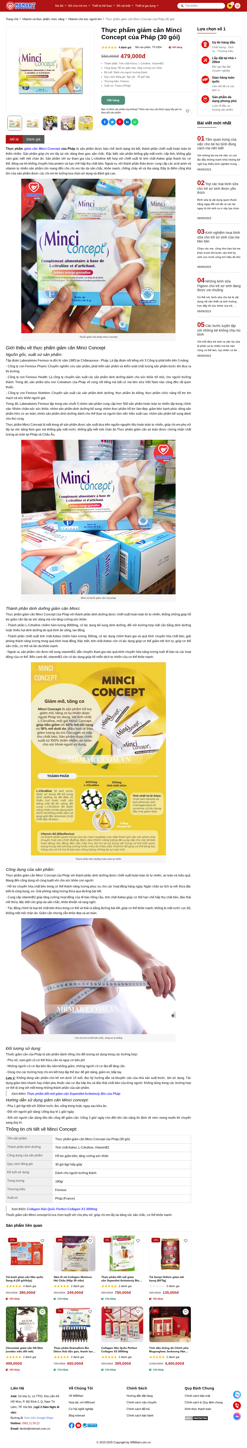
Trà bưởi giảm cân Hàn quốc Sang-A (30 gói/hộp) (24, 1278)
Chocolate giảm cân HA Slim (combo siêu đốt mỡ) (24, 1349)
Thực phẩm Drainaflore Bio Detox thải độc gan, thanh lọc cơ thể (73, 1349)
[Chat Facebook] (237, 1416)
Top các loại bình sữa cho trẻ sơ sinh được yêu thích (217, 188)
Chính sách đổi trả (138, 1409)
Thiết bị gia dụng (145, 5)
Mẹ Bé (59, 5)
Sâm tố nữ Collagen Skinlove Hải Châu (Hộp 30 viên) (73, 1278)
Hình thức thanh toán (198, 1409)
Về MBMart (76, 1395)
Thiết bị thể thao (102, 5)
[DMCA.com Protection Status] (196, 1419)
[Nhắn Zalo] (237, 1395)
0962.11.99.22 (31, 1423)
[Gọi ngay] (237, 1406)
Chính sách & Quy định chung (203, 1402)
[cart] (229, 6)
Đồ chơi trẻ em (77, 5)
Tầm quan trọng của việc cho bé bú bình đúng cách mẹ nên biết (216, 144)
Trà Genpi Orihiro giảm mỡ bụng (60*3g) (166, 1278)
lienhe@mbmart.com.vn (35, 1428)
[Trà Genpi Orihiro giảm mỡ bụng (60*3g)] (170, 1253)
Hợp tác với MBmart (82, 1402)
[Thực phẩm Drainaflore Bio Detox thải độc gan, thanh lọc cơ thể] (75, 1324)
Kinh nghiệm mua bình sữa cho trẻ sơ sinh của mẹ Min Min (218, 237)
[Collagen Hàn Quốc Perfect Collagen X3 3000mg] (122, 1324)
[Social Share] (104, 121)
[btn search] (182, 6)
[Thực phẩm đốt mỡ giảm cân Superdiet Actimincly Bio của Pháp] (122, 1253)
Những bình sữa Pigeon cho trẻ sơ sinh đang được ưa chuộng (219, 285)
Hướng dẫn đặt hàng (140, 1395)
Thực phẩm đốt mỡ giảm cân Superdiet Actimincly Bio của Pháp (120, 1278)
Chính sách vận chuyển (141, 1402)
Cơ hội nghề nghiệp (81, 1409)
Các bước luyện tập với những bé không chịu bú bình (218, 330)
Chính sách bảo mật (197, 1395)
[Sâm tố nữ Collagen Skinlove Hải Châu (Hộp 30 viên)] (75, 1253)
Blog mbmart (77, 1415)
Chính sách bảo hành (140, 1415)
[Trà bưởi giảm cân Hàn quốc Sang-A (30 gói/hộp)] (27, 1253)
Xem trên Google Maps (38, 1417)
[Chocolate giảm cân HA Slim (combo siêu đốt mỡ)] (27, 1324)
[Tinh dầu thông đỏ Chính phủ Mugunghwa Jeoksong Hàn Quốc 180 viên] (170, 1324)
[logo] (21, 6)
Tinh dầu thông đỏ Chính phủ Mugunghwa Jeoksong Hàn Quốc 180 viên (169, 1349)
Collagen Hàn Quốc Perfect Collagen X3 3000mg (119, 1349)
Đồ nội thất (123, 5)
